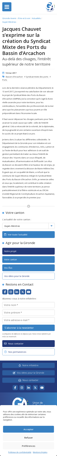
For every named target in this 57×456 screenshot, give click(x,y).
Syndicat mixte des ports (37, 76)
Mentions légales (40, 452)
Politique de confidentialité (19, 452)
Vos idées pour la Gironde (16, 276)
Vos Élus (8, 267)
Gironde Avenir (9, 18)
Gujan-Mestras (9, 22)
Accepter (28, 429)
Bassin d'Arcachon (14, 76)
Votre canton (10, 259)
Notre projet (10, 251)
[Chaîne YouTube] (28, 291)
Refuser (28, 437)
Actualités (36, 18)
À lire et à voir (24, 18)
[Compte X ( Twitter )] (22, 291)
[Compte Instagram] (10, 291)
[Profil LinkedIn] (16, 291)
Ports (4, 80)
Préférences (28, 445)
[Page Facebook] (4, 291)
